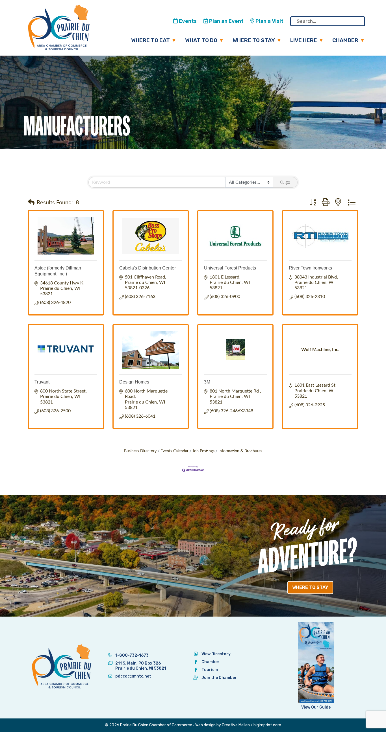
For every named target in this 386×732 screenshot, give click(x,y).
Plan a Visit (268, 21)
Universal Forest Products (230, 268)
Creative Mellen (236, 725)
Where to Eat (150, 40)
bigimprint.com (267, 725)
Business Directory (140, 451)
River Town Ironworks (310, 268)
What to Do (201, 40)
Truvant (41, 382)
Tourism (209, 669)
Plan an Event (226, 21)
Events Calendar (174, 451)
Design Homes (134, 382)
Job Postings (203, 451)
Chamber (345, 40)
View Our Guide (316, 707)
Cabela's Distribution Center (147, 268)
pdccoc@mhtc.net (132, 676)
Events (187, 21)
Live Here (303, 40)
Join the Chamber (219, 677)
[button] (31, 203)
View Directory (216, 654)
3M (207, 382)
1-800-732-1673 (131, 655)
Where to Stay (254, 40)
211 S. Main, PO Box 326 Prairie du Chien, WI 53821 (140, 666)
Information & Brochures (240, 451)
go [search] (287, 182)
